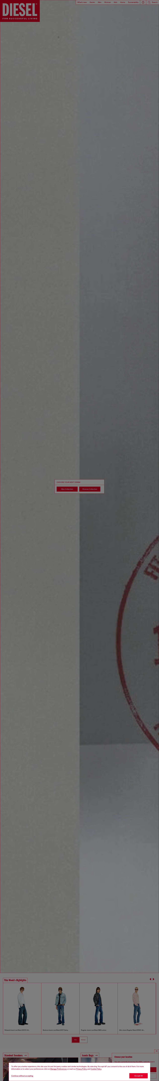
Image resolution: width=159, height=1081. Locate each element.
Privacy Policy (81, 1069)
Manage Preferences (58, 1069)
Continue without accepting (22, 1076)
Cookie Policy (96, 1069)
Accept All (138, 1076)
